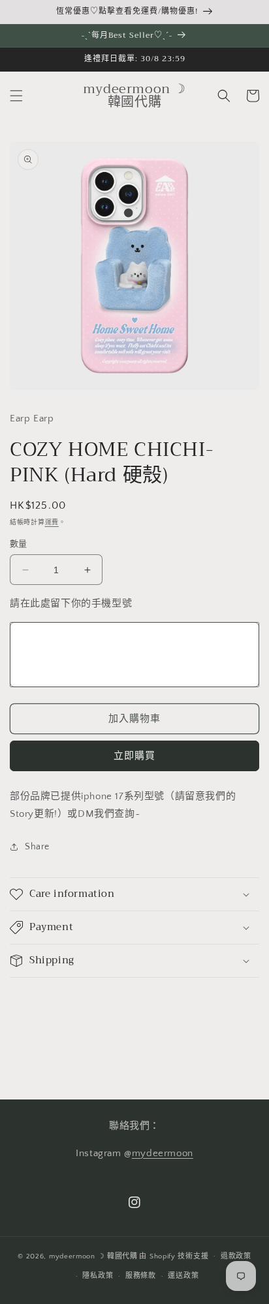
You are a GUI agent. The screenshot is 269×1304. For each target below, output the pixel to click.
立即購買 (134, 755)
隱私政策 (97, 1276)
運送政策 (183, 1276)
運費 (52, 522)
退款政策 (236, 1256)
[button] (16, 95)
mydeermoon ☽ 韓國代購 (93, 1256)
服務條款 (140, 1276)
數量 (18, 543)
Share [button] (37, 847)
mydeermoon (162, 1153)
